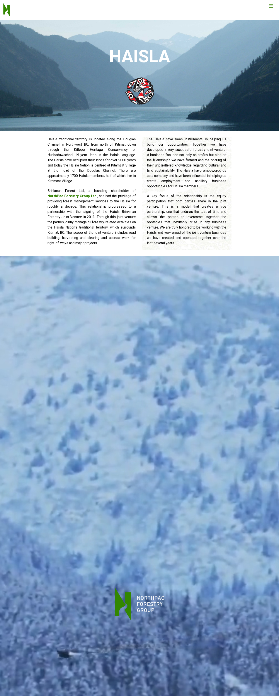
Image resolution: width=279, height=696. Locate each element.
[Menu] (271, 6)
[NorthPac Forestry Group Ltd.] (6, 14)
